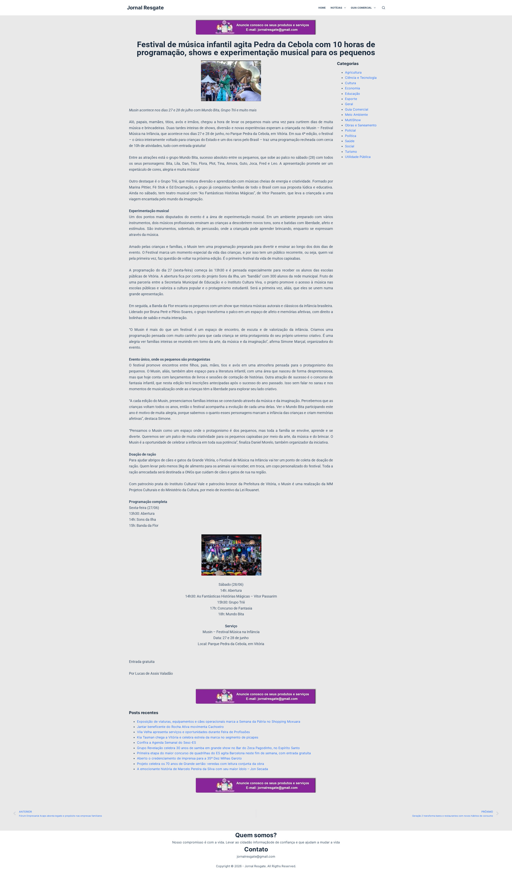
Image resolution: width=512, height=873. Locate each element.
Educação (352, 94)
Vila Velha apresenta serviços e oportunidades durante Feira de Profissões (193, 732)
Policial (350, 130)
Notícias (336, 7)
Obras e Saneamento (361, 125)
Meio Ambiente (356, 115)
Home (322, 7)
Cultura (350, 83)
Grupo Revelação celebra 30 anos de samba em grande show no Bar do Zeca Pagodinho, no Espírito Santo (218, 748)
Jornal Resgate (145, 8)
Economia (352, 88)
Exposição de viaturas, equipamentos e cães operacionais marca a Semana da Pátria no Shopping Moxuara (218, 721)
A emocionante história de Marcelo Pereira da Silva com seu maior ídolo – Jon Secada (202, 769)
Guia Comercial (361, 7)
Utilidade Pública (358, 157)
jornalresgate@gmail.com (256, 856)
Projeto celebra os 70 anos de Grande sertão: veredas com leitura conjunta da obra (200, 764)
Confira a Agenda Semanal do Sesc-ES (166, 742)
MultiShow (353, 120)
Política (350, 136)
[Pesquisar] (383, 7)
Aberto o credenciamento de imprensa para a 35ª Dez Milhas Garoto (189, 758)
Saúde (349, 141)
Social (349, 146)
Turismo (351, 152)
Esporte (351, 99)
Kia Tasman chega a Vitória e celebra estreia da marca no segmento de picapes (197, 737)
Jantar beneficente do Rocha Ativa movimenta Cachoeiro (180, 727)
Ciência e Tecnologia (361, 78)
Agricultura (353, 72)
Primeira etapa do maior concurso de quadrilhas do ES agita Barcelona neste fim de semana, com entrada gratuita (224, 753)
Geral (349, 104)
